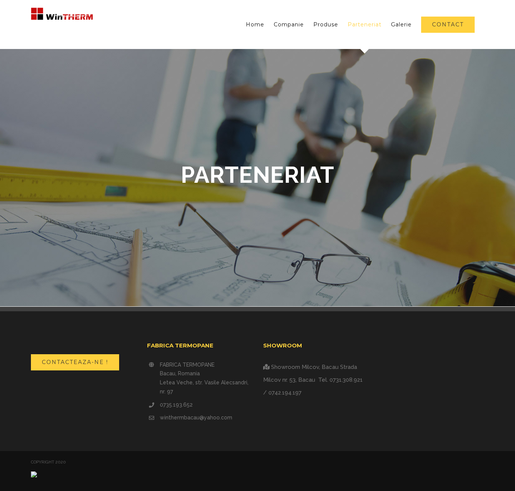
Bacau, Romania (180, 373)
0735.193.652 (176, 405)
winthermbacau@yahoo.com (196, 418)
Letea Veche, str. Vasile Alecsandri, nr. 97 (204, 387)
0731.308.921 (346, 379)
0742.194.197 (285, 392)
